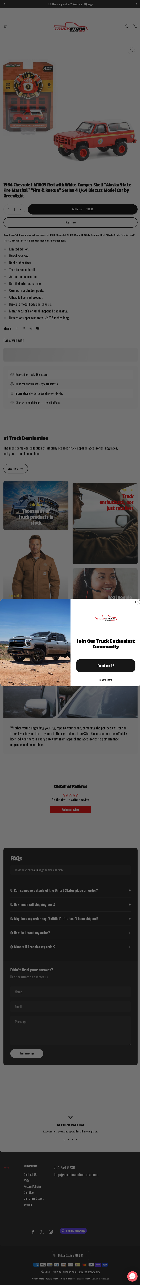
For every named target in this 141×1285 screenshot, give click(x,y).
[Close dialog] (136, 602)
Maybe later (104, 680)
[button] (130, 1276)
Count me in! (104, 665)
